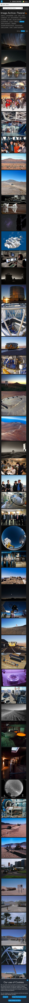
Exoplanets (22, 17)
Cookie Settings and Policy (14, 1000)
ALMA (15, 15)
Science (14, 1)
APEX (19, 15)
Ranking (22, 31)
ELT (9, 17)
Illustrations (4, 21)
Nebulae (16, 21)
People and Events (5, 23)
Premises (14, 23)
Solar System (18, 25)
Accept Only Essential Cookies (19, 996)
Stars (11, 27)
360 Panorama (9, 15)
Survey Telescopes (18, 27)
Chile (23, 15)
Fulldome (3, 19)
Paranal (22, 21)
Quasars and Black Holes (7, 25)
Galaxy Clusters (17, 19)
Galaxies (9, 19)
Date (27, 31)
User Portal (19, 1)
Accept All (5, 996)
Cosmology (4, 17)
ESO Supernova (14, 17)
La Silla (11, 21)
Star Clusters (4, 27)
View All (3, 15)
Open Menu (5, 4)
